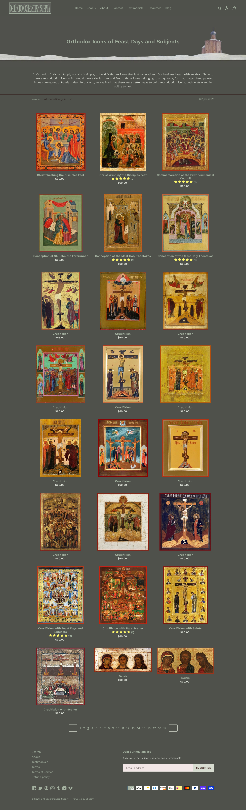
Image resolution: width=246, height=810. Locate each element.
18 (159, 728)
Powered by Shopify (83, 799)
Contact (117, 8)
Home (79, 8)
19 (165, 728)
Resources (154, 8)
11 (123, 728)
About (104, 8)
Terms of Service (42, 772)
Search (36, 751)
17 (154, 728)
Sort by (36, 99)
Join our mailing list (137, 751)
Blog (168, 8)
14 (138, 728)
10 (117, 728)
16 (149, 728)
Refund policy (41, 777)
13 (133, 728)
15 (143, 728)
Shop (90, 8)
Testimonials (135, 8)
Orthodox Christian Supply (54, 799)
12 (127, 728)
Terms (36, 767)
